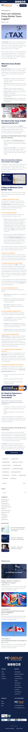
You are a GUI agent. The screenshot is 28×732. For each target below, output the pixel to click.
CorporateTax (5, 458)
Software (3, 514)
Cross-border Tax (5, 10)
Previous (5, 483)
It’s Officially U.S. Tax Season (8, 582)
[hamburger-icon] (17, 5)
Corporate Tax (4, 505)
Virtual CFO (4, 519)
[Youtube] (22, 2)
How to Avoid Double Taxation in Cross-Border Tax (13, 640)
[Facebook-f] (18, 2)
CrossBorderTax (6, 462)
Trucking (3, 517)
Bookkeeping (4, 499)
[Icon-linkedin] (24, 2)
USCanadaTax (13, 478)
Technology (4, 516)
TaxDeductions (22, 475)
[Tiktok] (20, 2)
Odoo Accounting (5, 510)
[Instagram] (16, 2)
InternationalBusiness (18, 468)
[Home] (7, 5)
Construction (4, 503)
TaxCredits (13, 475)
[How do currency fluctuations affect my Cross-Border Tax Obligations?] (14, 599)
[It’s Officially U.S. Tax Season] (14, 571)
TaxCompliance (5, 475)
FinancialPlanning (6, 465)
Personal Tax (4, 512)
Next (24, 483)
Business (3, 501)
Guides (2, 508)
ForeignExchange (17, 465)
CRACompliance (14, 458)
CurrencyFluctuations (17, 462)
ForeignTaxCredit (6, 468)
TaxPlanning (5, 478)
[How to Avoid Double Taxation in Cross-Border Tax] (14, 629)
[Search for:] (14, 492)
